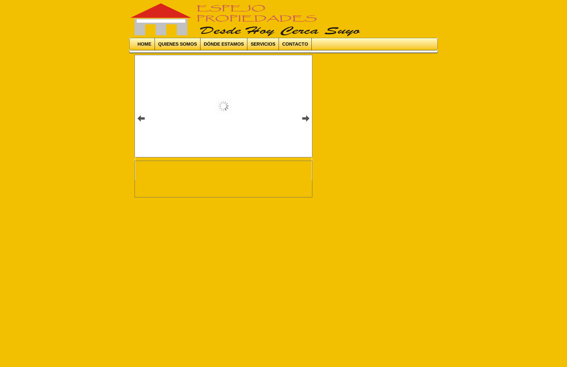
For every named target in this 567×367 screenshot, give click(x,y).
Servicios (263, 44)
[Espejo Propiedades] (204, 19)
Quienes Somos (177, 44)
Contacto (295, 44)
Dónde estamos (224, 44)
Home (144, 44)
